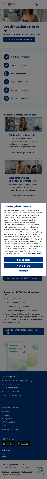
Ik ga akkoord (23, 260)
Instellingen (23, 271)
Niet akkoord (23, 266)
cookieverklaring (35, 253)
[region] (23, 239)
